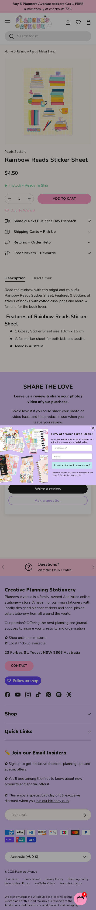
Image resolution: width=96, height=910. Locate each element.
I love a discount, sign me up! (72, 465)
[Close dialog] (93, 428)
